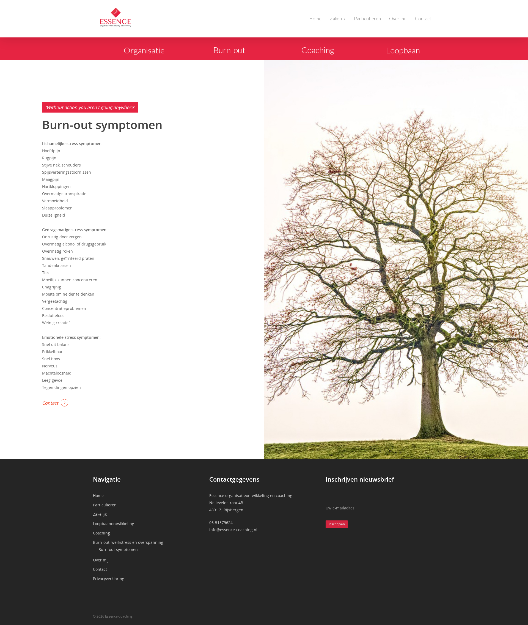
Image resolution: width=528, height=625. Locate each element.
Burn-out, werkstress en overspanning (128, 542)
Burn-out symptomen (118, 549)
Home (315, 18)
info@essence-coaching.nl (233, 529)
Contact (423, 18)
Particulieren (367, 18)
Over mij (398, 18)
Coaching (101, 533)
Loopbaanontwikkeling (113, 523)
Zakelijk (338, 18)
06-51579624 (221, 522)
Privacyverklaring (108, 578)
